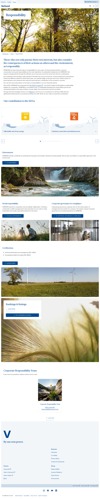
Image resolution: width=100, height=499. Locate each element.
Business (54, 449)
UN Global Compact (35, 85)
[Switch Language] (90, 6)
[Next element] (97, 141)
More (5, 478)
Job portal (7, 469)
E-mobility (54, 455)
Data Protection (18, 495)
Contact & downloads (57, 461)
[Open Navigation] (97, 6)
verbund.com (5, 53)
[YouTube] (52, 490)
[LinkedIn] (56, 490)
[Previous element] (3, 141)
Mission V (32, 92)
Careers (6, 466)
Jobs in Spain (8, 475)
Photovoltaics (55, 458)
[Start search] (93, 6)
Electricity (54, 452)
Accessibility (26, 495)
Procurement (55, 478)
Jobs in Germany (9, 472)
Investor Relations (56, 472)
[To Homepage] (5, 6)
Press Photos (55, 475)
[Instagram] (44, 490)
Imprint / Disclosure (42, 495)
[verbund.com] (7, 434)
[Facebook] (48, 490)
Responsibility (55, 469)
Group (12, 53)
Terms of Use (33, 495)
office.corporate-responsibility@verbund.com (50, 408)
